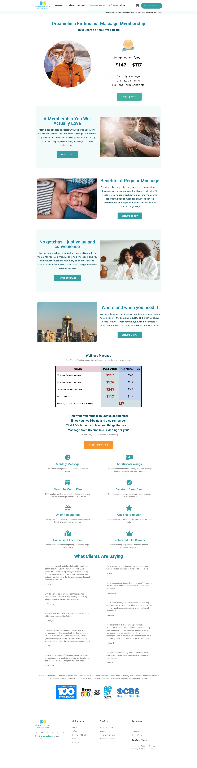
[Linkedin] (47, 733)
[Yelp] (58, 733)
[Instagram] (53, 733)
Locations (70, 5)
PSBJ (151, 676)
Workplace (81, 5)
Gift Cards (113, 5)
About (122, 5)
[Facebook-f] (37, 733)
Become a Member (98, 5)
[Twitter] (42, 733)
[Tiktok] (63, 733)
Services (58, 5)
